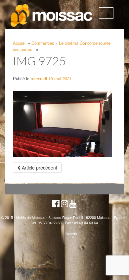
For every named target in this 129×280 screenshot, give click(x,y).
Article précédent (39, 167)
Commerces (42, 43)
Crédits (71, 233)
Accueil (19, 43)
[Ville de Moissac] (52, 16)
